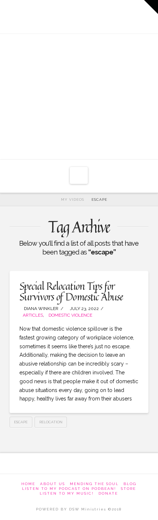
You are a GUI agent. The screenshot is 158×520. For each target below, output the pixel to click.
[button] (79, 175)
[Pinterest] (113, 15)
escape (21, 422)
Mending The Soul (94, 484)
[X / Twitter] (68, 15)
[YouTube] (90, 15)
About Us (52, 484)
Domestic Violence (70, 315)
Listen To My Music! (67, 493)
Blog (129, 484)
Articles (33, 315)
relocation (50, 422)
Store (128, 489)
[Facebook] (46, 15)
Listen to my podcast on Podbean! (69, 489)
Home (28, 484)
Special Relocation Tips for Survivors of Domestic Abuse (71, 291)
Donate (108, 493)
